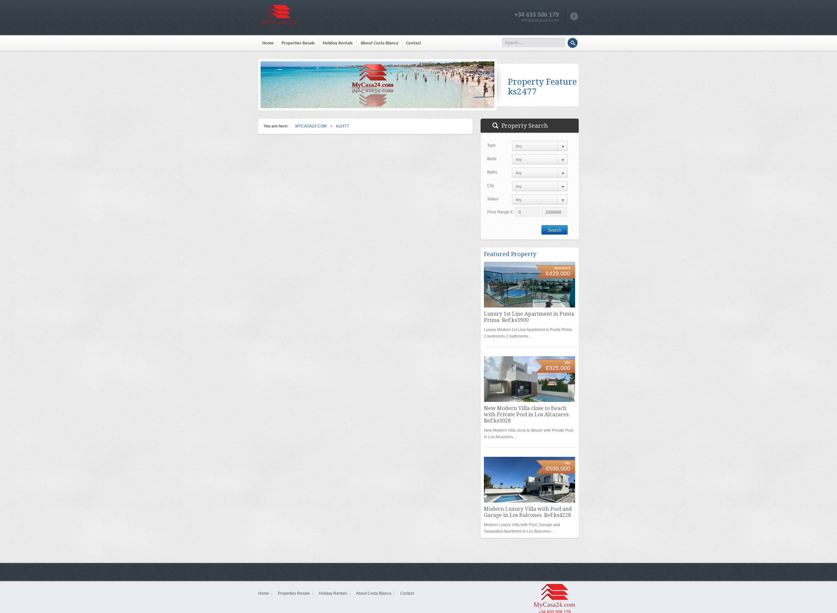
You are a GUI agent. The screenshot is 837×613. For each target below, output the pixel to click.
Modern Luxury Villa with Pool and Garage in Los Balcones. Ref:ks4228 (528, 512)
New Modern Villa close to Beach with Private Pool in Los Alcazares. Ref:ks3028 (527, 414)
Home (268, 43)
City (490, 185)
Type (491, 145)
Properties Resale (298, 43)
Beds (491, 159)
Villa (567, 362)
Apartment (562, 268)
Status (492, 199)
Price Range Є (500, 212)
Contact (413, 43)
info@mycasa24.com (540, 20)
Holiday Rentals (338, 43)
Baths (492, 172)
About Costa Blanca (379, 43)
